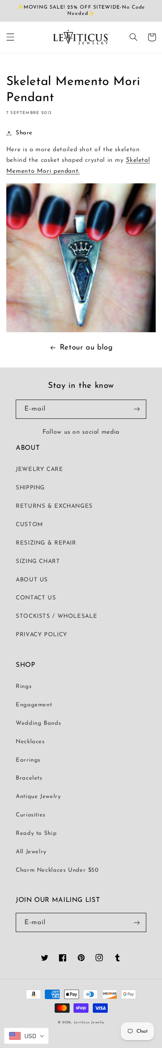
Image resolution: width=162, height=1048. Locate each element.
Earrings (28, 760)
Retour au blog (86, 347)
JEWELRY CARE (39, 469)
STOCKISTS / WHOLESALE (56, 616)
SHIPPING (30, 488)
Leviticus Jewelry (89, 1022)
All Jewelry (31, 852)
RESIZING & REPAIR (46, 543)
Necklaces (30, 742)
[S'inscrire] (137, 409)
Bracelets (29, 778)
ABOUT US (32, 580)
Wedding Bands (38, 723)
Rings (23, 687)
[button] (10, 37)
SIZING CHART (38, 562)
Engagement (34, 705)
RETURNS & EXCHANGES (54, 506)
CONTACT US (36, 598)
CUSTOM (29, 525)
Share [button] (24, 133)
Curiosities (31, 815)
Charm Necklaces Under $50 (57, 870)
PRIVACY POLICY (41, 635)
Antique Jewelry (38, 797)
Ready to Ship (36, 833)
